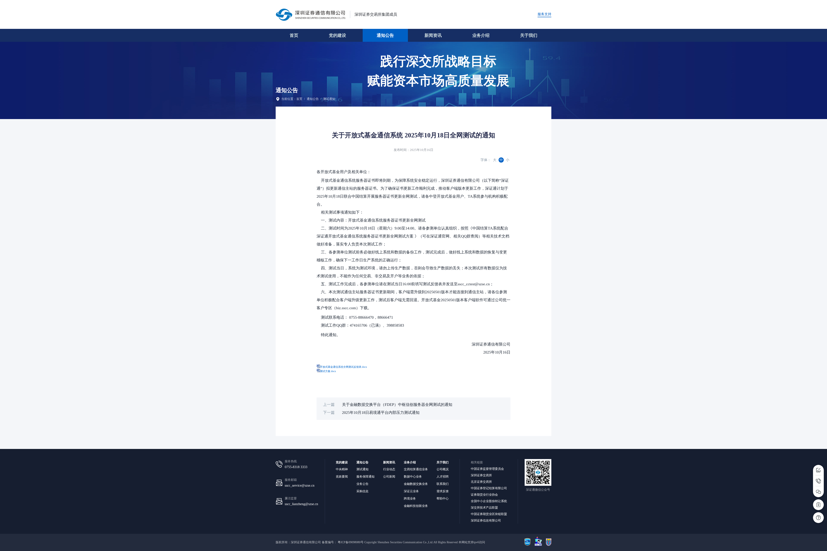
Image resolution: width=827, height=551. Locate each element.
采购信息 (362, 491)
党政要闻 (342, 476)
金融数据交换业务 (416, 484)
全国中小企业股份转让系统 (489, 501)
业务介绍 (481, 35)
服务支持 (544, 14)
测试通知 (329, 99)
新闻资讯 (433, 35)
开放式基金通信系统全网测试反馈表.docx (343, 366)
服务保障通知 (365, 476)
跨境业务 (410, 498)
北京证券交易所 (481, 481)
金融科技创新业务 (416, 506)
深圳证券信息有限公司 (486, 520)
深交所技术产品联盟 (484, 507)
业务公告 (362, 484)
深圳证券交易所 (481, 475)
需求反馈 (443, 491)
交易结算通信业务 (416, 469)
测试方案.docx (328, 371)
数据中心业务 (413, 476)
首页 (294, 35)
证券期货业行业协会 (484, 494)
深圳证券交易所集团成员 (375, 14)
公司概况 (443, 469)
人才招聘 (443, 476)
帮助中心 (443, 498)
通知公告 (385, 35)
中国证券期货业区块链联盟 (489, 514)
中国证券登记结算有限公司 (489, 488)
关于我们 (528, 35)
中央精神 (342, 469)
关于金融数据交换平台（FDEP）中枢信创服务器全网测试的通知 (397, 404)
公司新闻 (389, 476)
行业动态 (389, 469)
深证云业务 (411, 491)
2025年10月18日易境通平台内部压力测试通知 (381, 412)
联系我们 (443, 484)
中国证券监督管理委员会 (487, 468)
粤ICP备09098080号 (351, 542)
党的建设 (337, 35)
